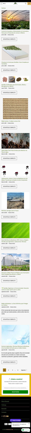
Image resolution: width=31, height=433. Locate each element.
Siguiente (23, 370)
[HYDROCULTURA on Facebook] (4, 416)
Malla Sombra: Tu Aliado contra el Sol (11, 121)
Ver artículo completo (9, 39)
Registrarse (15, 392)
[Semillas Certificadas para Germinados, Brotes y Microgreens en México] (16, 79)
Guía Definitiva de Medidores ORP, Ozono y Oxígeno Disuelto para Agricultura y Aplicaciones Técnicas (15, 240)
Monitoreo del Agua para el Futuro (10, 211)
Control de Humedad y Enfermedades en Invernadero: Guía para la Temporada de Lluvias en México (15, 32)
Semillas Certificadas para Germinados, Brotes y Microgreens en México (14, 85)
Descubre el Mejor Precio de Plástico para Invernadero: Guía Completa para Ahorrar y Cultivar (15, 273)
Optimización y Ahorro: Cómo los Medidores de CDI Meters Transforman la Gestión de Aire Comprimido (14, 179)
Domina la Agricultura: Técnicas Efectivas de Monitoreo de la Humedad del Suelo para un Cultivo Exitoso (15, 347)
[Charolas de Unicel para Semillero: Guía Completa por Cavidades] (16, 52)
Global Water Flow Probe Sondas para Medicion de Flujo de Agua (14, 151)
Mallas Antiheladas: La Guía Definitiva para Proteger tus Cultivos (15, 304)
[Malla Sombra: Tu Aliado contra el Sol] (16, 108)
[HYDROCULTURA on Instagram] (6, 416)
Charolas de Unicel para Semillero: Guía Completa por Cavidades (15, 63)
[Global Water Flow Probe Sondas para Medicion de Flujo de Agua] (16, 141)
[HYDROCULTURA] (15, 3)
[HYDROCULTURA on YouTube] (7, 416)
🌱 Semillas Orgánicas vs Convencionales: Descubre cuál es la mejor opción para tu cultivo (15, 289)
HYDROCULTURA (9, 429)
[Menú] (0, 3)
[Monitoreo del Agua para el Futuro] (16, 200)
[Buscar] (25, 3)
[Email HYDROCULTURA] (2, 416)
